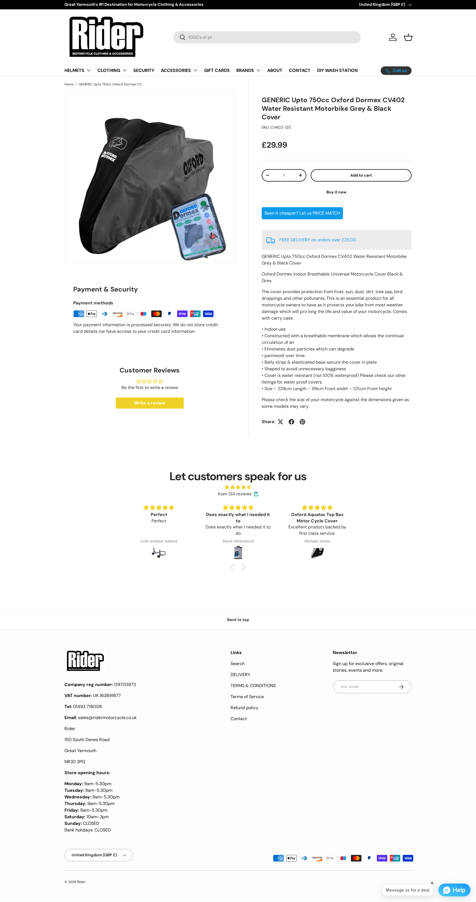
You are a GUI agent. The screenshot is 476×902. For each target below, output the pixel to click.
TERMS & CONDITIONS (253, 685)
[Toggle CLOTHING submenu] (124, 70)
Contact (239, 719)
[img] (238, 487)
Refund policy (244, 708)
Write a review (149, 403)
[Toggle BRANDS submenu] (258, 70)
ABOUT (274, 70)
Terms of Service (247, 697)
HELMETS (74, 70)
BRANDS (245, 70)
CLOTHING (109, 70)
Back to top (238, 619)
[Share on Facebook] (291, 421)
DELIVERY (240, 674)
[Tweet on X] (280, 421)
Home (69, 84)
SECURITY (143, 70)
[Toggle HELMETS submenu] (88, 70)
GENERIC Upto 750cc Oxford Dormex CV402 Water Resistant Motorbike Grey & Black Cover (112, 84)
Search (238, 663)
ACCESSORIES (176, 70)
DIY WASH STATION (337, 70)
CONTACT (299, 70)
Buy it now (336, 192)
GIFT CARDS (217, 70)
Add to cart (361, 175)
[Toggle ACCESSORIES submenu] (195, 70)
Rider (81, 882)
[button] (408, 37)
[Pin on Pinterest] (302, 421)
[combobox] (267, 37)
